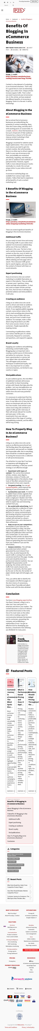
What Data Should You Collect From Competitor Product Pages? (17, 886)
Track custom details (12, 937)
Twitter (20, 989)
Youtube (29, 989)
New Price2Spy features (15, 865)
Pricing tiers (12, 961)
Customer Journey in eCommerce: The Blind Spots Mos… (12, 698)
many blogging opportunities (22, 600)
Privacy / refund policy (28, 1027)
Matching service (12, 927)
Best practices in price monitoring (15, 855)
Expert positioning (15, 822)
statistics (15, 131)
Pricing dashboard (12, 953)
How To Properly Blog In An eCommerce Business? (16, 837)
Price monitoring (12, 942)
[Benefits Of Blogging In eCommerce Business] (10, 683)
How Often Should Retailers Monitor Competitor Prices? (17, 892)
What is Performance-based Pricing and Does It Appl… (23, 697)
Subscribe (34, 1)
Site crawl (12, 929)
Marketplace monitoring (12, 946)
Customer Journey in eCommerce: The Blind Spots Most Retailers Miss (18, 897)
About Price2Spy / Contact (12, 915)
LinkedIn (11, 989)
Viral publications (14, 832)
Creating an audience (16, 826)
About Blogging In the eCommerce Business (19, 809)
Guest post (15, 19)
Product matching (14, 868)
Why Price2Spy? (12, 913)
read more (10, 791)
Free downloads (13, 859)
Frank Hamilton (19, 48)
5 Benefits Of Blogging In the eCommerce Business (17, 815)
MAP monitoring (12, 944)
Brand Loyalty (13, 829)
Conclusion (11, 841)
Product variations (12, 934)
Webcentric (21, 1025)
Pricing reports (12, 951)
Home (7, 19)
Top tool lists (13, 871)
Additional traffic (14, 819)
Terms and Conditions (11, 1027)
